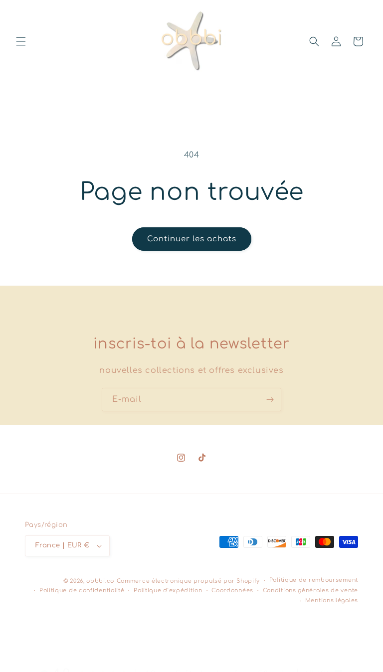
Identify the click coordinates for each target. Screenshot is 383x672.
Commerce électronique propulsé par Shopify (188, 581)
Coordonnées (232, 590)
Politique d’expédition (168, 590)
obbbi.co (100, 581)
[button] (21, 41)
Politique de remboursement (313, 580)
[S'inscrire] (270, 399)
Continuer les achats (191, 239)
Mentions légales (331, 600)
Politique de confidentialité (82, 590)
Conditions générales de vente (310, 590)
